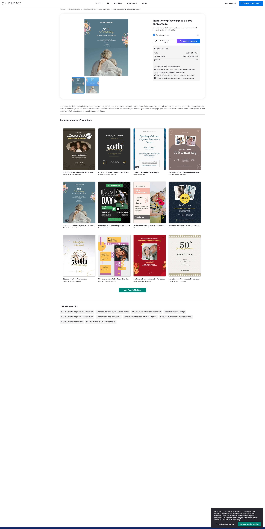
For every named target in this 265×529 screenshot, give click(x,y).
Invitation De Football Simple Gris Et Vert (114, 226)
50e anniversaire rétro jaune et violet (113, 279)
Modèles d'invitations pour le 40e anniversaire (77, 317)
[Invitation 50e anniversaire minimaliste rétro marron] (79, 149)
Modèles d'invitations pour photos (108, 317)
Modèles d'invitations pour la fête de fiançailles (140, 317)
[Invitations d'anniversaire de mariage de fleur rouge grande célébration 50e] (150, 255)
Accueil (62, 9)
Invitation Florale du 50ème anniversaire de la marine (185, 226)
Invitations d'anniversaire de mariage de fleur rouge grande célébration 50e (150, 279)
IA (108, 3)
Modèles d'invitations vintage (175, 312)
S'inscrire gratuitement (251, 3)
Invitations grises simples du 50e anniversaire (79, 226)
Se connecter (231, 3)
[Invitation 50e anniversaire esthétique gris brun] (185, 149)
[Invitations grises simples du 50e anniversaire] (79, 202)
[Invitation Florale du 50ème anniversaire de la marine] (185, 202)
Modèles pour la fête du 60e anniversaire (146, 312)
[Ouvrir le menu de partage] (197, 35)
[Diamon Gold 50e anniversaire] (79, 255)
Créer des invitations (74, 9)
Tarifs (144, 3)
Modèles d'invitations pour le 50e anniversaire (77, 312)
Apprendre (132, 3)
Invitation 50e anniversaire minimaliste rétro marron (79, 172)
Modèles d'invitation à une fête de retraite (100, 322)
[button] (164, 41)
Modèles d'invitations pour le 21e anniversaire (176, 317)
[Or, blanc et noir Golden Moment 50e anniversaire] (114, 149)
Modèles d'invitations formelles (72, 322)
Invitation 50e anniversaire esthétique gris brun (185, 172)
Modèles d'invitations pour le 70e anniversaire (113, 312)
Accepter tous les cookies (249, 524)
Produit (99, 3)
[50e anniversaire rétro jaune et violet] (114, 255)
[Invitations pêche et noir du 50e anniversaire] (150, 202)
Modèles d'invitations (89, 9)
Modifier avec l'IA (190, 41)
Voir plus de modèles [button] (132, 290)
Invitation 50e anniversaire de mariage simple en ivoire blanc (185, 279)
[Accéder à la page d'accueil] (11, 3)
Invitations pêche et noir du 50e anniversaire (150, 226)
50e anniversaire (104, 9)
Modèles (118, 3)
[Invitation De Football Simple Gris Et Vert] (114, 202)
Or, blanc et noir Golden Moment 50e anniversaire (114, 172)
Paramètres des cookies (225, 524)
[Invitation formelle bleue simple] (150, 149)
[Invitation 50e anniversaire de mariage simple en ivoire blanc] (185, 255)
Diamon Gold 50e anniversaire (75, 279)
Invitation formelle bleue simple (146, 172)
